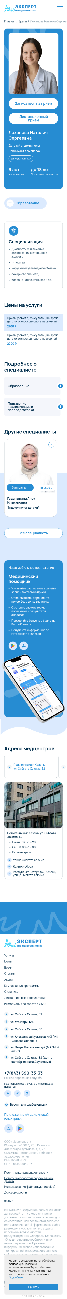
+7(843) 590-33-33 (23, 1073)
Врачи (23, 21)
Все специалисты (33, 533)
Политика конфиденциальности (26, 1172)
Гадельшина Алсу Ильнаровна (21, 500)
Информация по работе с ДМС (25, 1004)
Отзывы (9, 973)
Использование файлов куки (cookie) (29, 1186)
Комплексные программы (21, 985)
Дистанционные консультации (25, 997)
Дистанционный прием (33, 118)
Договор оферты (15, 1192)
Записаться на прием (33, 103)
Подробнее (16, 1277)
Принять (33, 1287)
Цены (8, 961)
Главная (9, 21)
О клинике (11, 991)
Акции (8, 979)
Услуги (9, 955)
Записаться (20, 487)
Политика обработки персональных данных (28, 1180)
